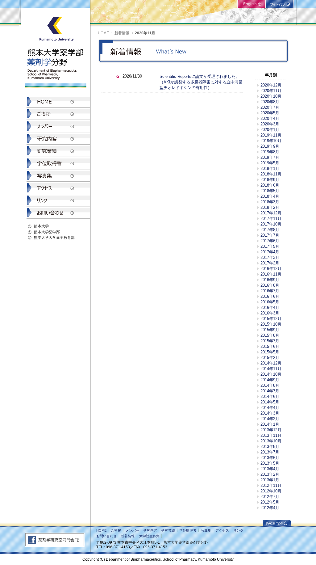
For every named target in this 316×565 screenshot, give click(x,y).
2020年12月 (270, 85)
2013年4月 (269, 468)
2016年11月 (270, 274)
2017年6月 (269, 240)
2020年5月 (269, 113)
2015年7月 (269, 341)
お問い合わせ (106, 536)
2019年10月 (270, 140)
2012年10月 (270, 491)
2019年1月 (269, 168)
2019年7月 (269, 157)
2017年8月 (269, 229)
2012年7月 (269, 496)
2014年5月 (269, 402)
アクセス (222, 530)
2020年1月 (269, 129)
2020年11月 (270, 90)
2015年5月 (269, 352)
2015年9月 (269, 329)
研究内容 (150, 530)
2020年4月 (269, 118)
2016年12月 (270, 268)
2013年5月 (269, 463)
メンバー (132, 530)
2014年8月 (269, 385)
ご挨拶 (116, 530)
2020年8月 (269, 101)
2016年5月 (269, 302)
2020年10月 (270, 96)
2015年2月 (269, 357)
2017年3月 (269, 257)
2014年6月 (269, 396)
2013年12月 (270, 430)
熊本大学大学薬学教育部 (54, 237)
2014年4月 (269, 407)
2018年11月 (270, 174)
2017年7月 (269, 235)
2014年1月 (269, 424)
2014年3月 (269, 413)
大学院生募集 (149, 536)
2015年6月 (269, 346)
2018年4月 (269, 196)
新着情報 (121, 33)
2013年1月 (269, 480)
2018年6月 (269, 185)
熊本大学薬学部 (47, 232)
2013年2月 (269, 474)
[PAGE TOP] (277, 525)
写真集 (206, 530)
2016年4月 (269, 307)
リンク (238, 530)
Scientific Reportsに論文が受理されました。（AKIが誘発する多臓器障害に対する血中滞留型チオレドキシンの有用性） (201, 82)
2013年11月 (270, 435)
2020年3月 (269, 124)
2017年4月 (269, 252)
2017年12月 (270, 213)
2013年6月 (269, 457)
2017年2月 (269, 263)
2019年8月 (269, 152)
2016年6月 (269, 296)
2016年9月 (269, 279)
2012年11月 (270, 485)
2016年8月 (269, 285)
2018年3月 (269, 202)
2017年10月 (270, 224)
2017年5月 (269, 246)
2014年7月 (269, 391)
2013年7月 (269, 452)
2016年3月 (269, 313)
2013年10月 (270, 441)
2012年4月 (269, 507)
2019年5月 (269, 163)
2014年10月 (270, 374)
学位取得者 (187, 530)
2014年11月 (270, 368)
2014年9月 (269, 379)
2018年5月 (269, 190)
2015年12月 (270, 318)
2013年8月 (269, 446)
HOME (103, 33)
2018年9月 (269, 179)
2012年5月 (269, 502)
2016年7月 (269, 291)
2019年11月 (270, 135)
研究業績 (168, 530)
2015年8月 (269, 335)
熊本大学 (41, 226)
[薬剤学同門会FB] (55, 545)
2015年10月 (270, 324)
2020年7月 (269, 107)
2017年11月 (270, 218)
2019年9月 (269, 146)
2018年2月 (269, 207)
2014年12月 (270, 363)
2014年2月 (269, 418)
